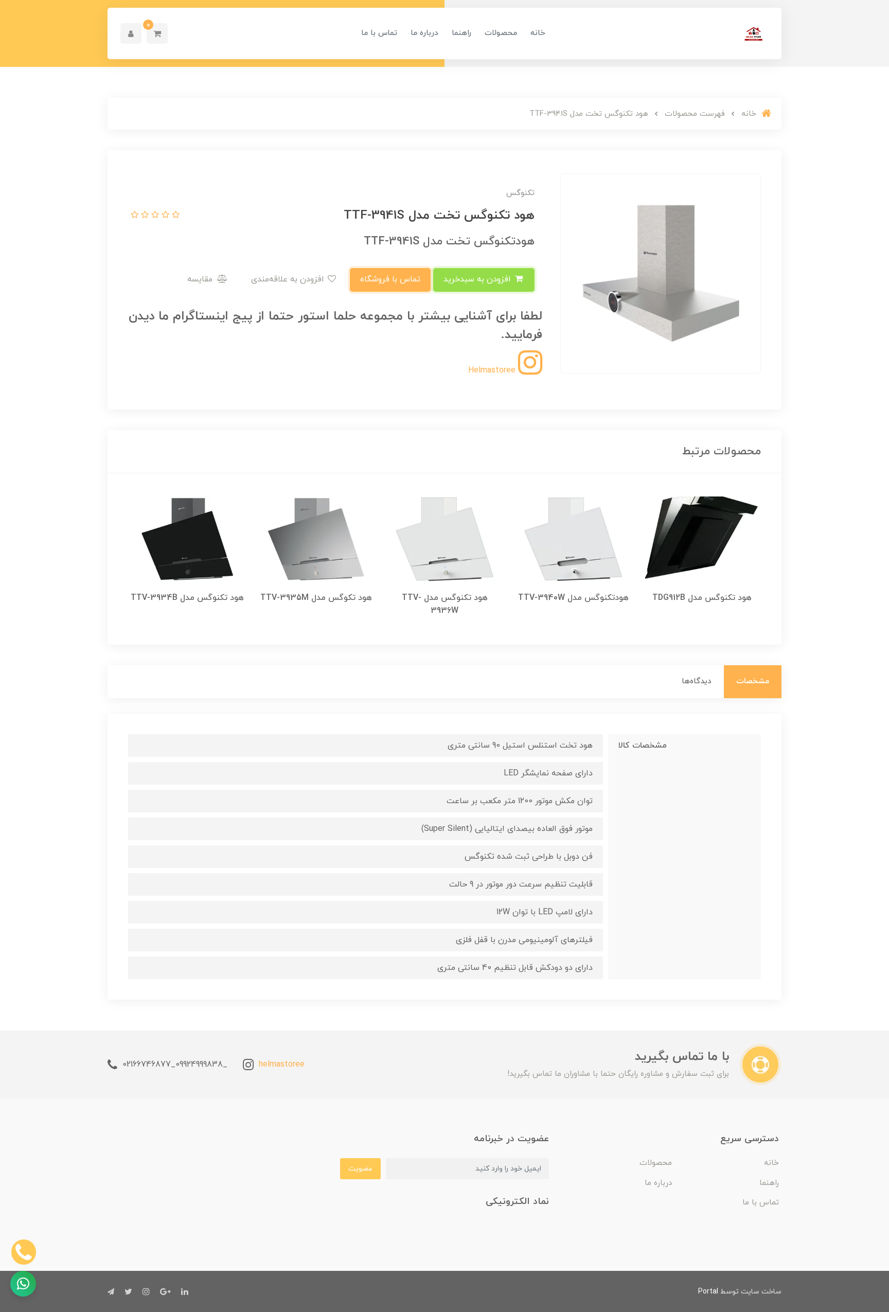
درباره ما (424, 33)
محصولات (501, 33)
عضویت (360, 1169)
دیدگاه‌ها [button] (697, 681)
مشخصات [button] (752, 681)
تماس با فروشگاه (390, 279)
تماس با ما (379, 33)
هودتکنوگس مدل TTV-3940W (573, 598)
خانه (537, 33)
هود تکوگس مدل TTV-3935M (316, 598)
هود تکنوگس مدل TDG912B (702, 598)
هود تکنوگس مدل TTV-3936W (445, 604)
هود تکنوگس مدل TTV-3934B (187, 598)
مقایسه (201, 279)
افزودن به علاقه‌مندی (289, 279)
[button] (157, 33)
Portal (708, 1292)
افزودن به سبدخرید (478, 279)
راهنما (461, 33)
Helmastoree (493, 370)
